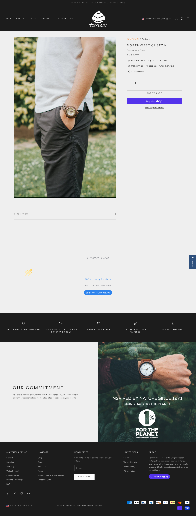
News (40, 471)
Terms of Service (130, 462)
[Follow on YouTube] (28, 493)
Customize (47, 19)
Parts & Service (12, 475)
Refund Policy (129, 466)
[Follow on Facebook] (7, 493)
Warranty (10, 466)
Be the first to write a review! (98, 292)
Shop (40, 458)
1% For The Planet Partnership (51, 475)
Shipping (10, 462)
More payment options (154, 107)
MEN (8, 19)
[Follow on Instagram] (21, 493)
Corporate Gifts (44, 480)
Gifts (33, 19)
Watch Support (12, 471)
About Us (42, 466)
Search (126, 458)
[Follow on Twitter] (14, 493)
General (9, 458)
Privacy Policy (129, 471)
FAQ (8, 484)
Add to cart (154, 93)
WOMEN (20, 19)
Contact (41, 462)
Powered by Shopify (92, 505)
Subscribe (84, 476)
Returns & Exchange (14, 480)
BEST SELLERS (65, 19)
